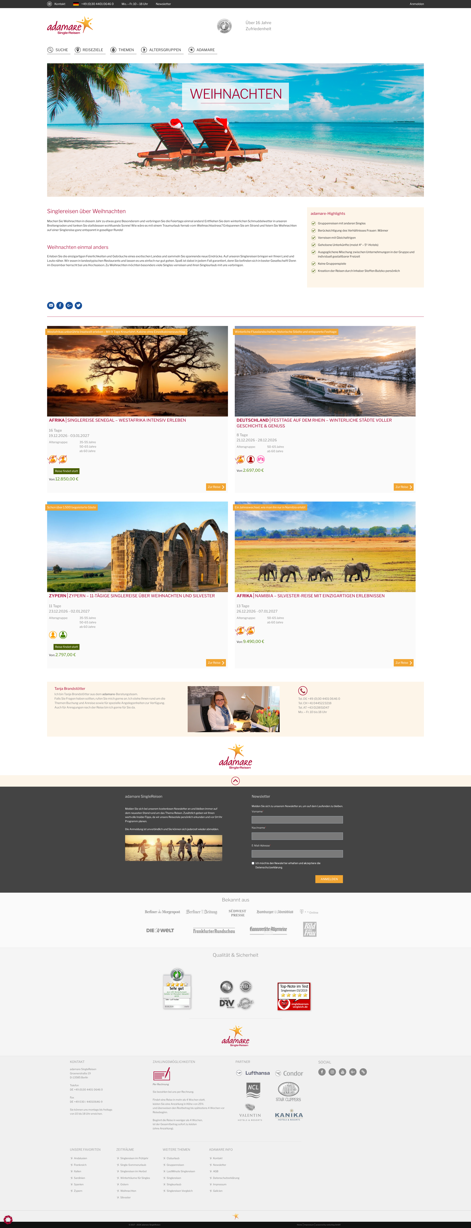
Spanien (79, 1184)
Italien (77, 1171)
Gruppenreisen (175, 1164)
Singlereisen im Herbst (133, 1171)
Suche (62, 50)
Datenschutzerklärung (226, 1177)
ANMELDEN (329, 879)
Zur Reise (214, 487)
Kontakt (59, 4)
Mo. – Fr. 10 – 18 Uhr (135, 4)
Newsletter (163, 4)
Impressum (219, 1184)
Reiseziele (93, 50)
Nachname (258, 827)
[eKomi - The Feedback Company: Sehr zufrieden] (177, 1005)
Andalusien (80, 1158)
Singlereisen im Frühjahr (134, 1158)
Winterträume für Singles (135, 1177)
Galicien (217, 1190)
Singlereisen (174, 1177)
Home (299, 1225)
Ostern (124, 1184)
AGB (215, 1171)
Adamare (205, 50)
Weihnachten (128, 1190)
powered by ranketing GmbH (328, 1225)
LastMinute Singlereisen (181, 1171)
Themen (126, 50)
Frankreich (80, 1164)
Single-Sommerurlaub (133, 1164)
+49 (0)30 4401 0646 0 (97, 4)
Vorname (257, 811)
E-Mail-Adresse (261, 845)
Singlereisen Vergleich (180, 1190)
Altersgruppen (165, 50)
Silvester (125, 1197)
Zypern (78, 1190)
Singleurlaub (174, 1184)
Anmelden (417, 4)
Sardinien (79, 1177)
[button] (8, 1220)
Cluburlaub (173, 1158)
